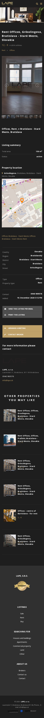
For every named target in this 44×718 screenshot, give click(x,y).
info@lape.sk (7, 380)
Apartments (22, 642)
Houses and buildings (22, 638)
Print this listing (16, 315)
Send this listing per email (20, 309)
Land (22, 650)
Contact (22, 678)
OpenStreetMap (27, 226)
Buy (22, 621)
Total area (6, 151)
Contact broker (15, 334)
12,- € (12, 45)
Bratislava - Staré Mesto (18, 236)
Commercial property (22, 646)
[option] (22, 15)
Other (22, 654)
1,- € (20, 517)
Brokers (22, 670)
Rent (3, 50)
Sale (22, 613)
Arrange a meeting (17, 328)
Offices (12, 50)
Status (4, 156)
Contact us (22, 674)
